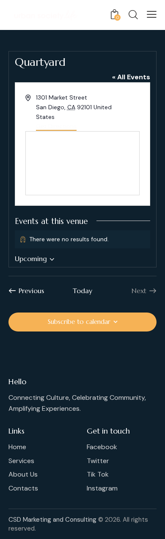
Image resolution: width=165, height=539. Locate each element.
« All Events (131, 77)
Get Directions (56, 126)
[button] (152, 14)
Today (82, 290)
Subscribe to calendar (79, 322)
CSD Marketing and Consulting (52, 519)
